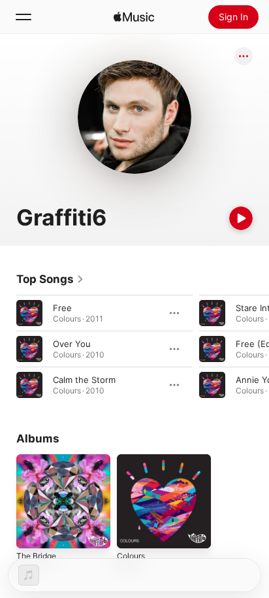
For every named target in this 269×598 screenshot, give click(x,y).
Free (62, 308)
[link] (50, 279)
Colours (131, 556)
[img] (134, 17)
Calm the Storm (84, 379)
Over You (72, 344)
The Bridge (36, 556)
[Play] (241, 218)
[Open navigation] (23, 17)
